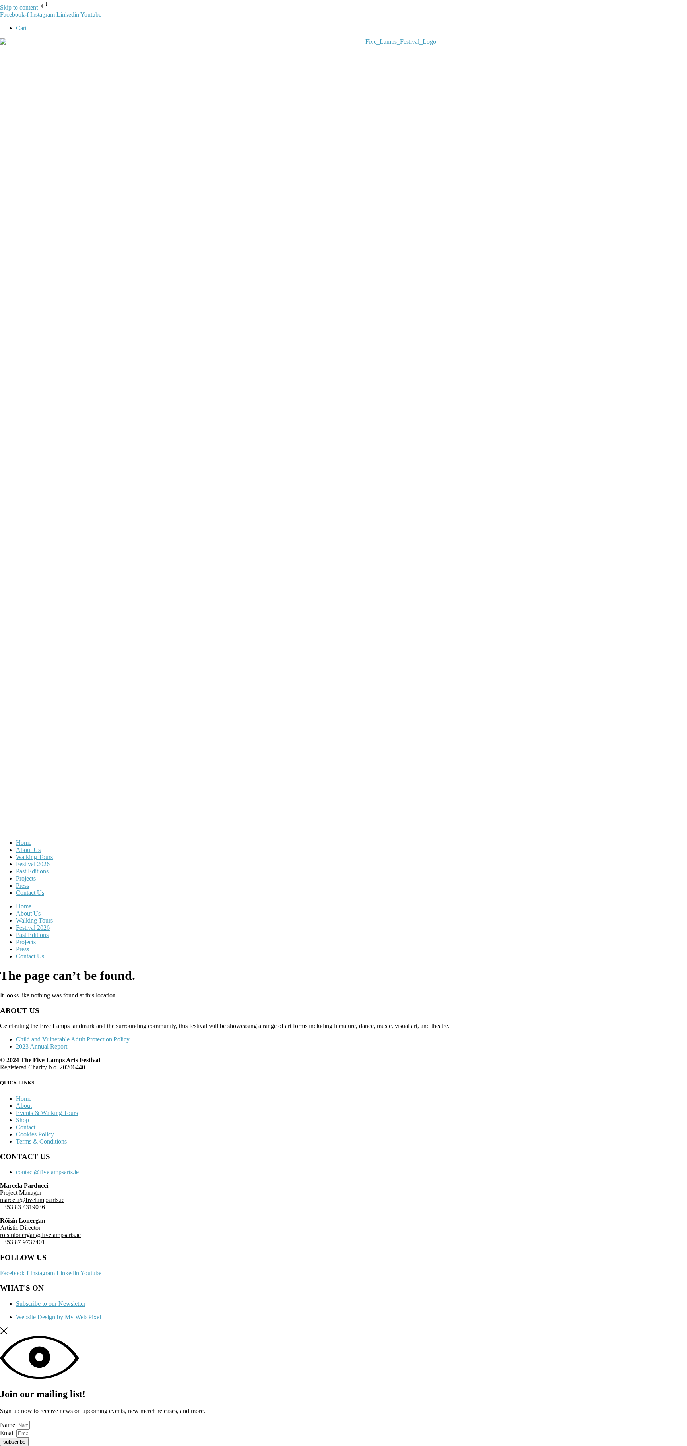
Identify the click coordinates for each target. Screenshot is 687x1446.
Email (8, 1433)
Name (8, 1424)
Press (22, 885)
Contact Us (30, 892)
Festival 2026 (33, 864)
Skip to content (19, 7)
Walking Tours (34, 857)
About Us (28, 849)
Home (23, 842)
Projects (26, 878)
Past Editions (32, 871)
